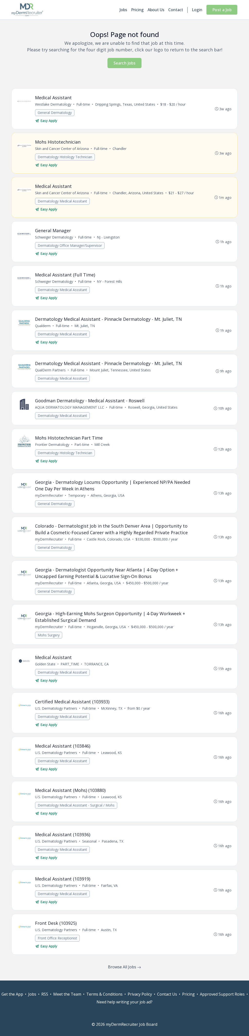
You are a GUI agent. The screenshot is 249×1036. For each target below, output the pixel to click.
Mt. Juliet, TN (84, 325)
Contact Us (167, 994)
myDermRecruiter (49, 495)
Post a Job (221, 9)
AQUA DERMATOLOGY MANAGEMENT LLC (69, 407)
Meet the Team (67, 994)
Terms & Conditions (104, 994)
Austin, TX (109, 929)
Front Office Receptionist (57, 938)
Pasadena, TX (112, 841)
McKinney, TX (111, 708)
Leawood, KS (111, 752)
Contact (175, 9)
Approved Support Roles (222, 994)
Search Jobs (124, 63)
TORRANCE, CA (96, 664)
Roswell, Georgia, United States (153, 407)
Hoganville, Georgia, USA (106, 626)
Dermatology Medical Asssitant (62, 201)
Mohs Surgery (49, 635)
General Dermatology (55, 112)
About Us (156, 9)
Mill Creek (102, 444)
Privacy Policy (140, 994)
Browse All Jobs (122, 967)
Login (197, 9)
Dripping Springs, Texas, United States (125, 104)
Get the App (12, 994)
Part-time (81, 444)
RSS (44, 994)
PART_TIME (70, 664)
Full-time (83, 104)
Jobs (123, 9)
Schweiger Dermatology (54, 237)
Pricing (137, 9)
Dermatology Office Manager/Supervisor (70, 245)
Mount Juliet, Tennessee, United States (120, 370)
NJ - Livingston (108, 237)
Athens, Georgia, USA (107, 495)
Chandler (119, 148)
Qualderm (43, 325)
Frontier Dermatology (52, 444)
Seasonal (89, 841)
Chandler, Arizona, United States (138, 193)
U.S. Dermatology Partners (56, 708)
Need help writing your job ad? (124, 1002)
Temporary (77, 495)
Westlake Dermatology (53, 104)
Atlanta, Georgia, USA (104, 583)
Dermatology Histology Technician (65, 157)
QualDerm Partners (50, 370)
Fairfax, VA (109, 885)
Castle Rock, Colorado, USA (108, 539)
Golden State (45, 664)
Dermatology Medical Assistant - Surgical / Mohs (76, 805)
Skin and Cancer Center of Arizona (62, 148)
